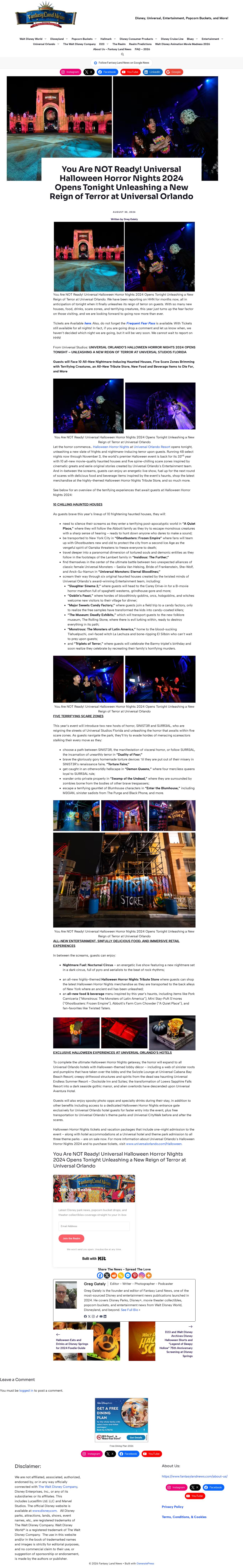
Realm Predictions (140, 44)
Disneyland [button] (57, 39)
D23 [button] (101, 44)
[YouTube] (101, 1316)
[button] (121, 54)
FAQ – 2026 (142, 49)
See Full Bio (129, 1310)
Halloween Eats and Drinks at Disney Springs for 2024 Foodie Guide (72, 1344)
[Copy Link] (121, 1275)
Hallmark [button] (106, 39)
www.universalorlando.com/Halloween (154, 1144)
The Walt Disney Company (79, 44)
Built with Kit (94, 1258)
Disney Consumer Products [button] (136, 39)
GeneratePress (145, 1563)
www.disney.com (44, 1511)
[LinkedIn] (105, 1316)
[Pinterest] (135, 1275)
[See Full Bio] (139, 1310)
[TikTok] (97, 1316)
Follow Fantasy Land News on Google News (124, 62)
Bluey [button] (190, 39)
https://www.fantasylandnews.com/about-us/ (195, 1476)
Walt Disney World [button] (31, 39)
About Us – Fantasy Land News (112, 49)
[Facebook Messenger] (128, 1275)
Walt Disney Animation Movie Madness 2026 (182, 44)
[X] (107, 1275)
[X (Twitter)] (89, 1316)
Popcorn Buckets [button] (82, 39)
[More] (149, 1275)
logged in (26, 1391)
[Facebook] (100, 1275)
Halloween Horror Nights (111, 447)
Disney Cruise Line (172, 39)
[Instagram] (142, 1275)
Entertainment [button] (210, 39)
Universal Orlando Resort (152, 447)
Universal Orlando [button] (44, 44)
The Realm (119, 44)
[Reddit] (114, 1275)
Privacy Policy (172, 1507)
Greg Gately (131, 219)
